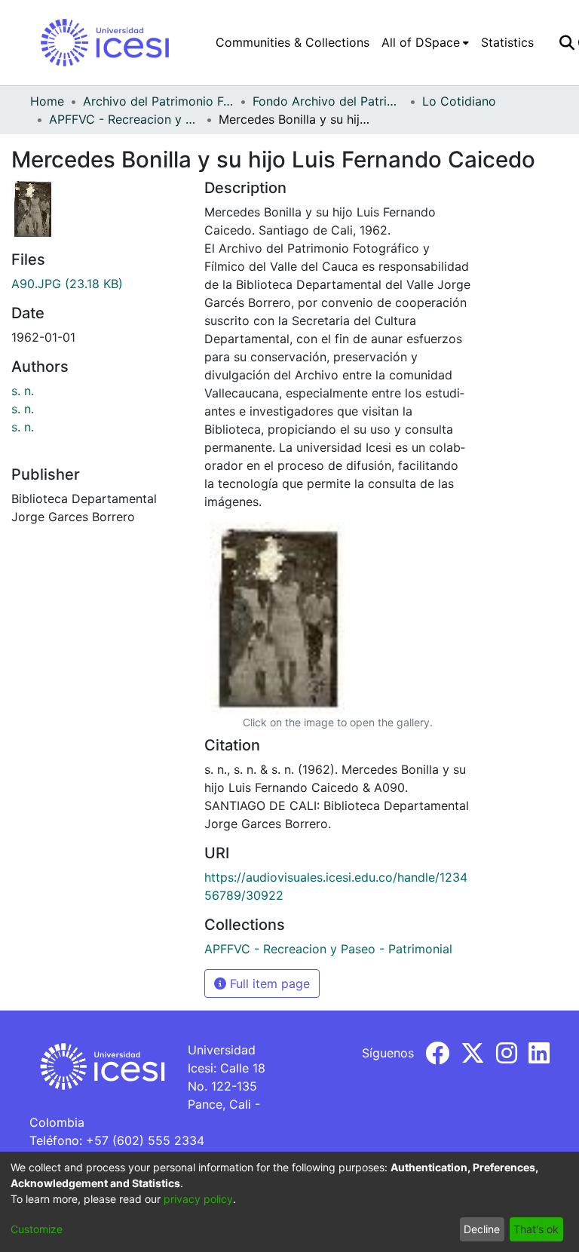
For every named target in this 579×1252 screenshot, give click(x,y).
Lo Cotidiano (459, 101)
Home (47, 101)
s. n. (22, 390)
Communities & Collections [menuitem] (292, 42)
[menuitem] (425, 42)
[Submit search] (566, 42)
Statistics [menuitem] (507, 42)
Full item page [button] (268, 983)
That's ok (536, 1229)
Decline (482, 1229)
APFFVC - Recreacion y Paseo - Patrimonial (124, 119)
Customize (37, 1229)
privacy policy (198, 1198)
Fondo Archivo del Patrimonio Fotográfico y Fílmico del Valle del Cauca (328, 101)
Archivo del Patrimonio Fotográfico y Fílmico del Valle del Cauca (158, 101)
